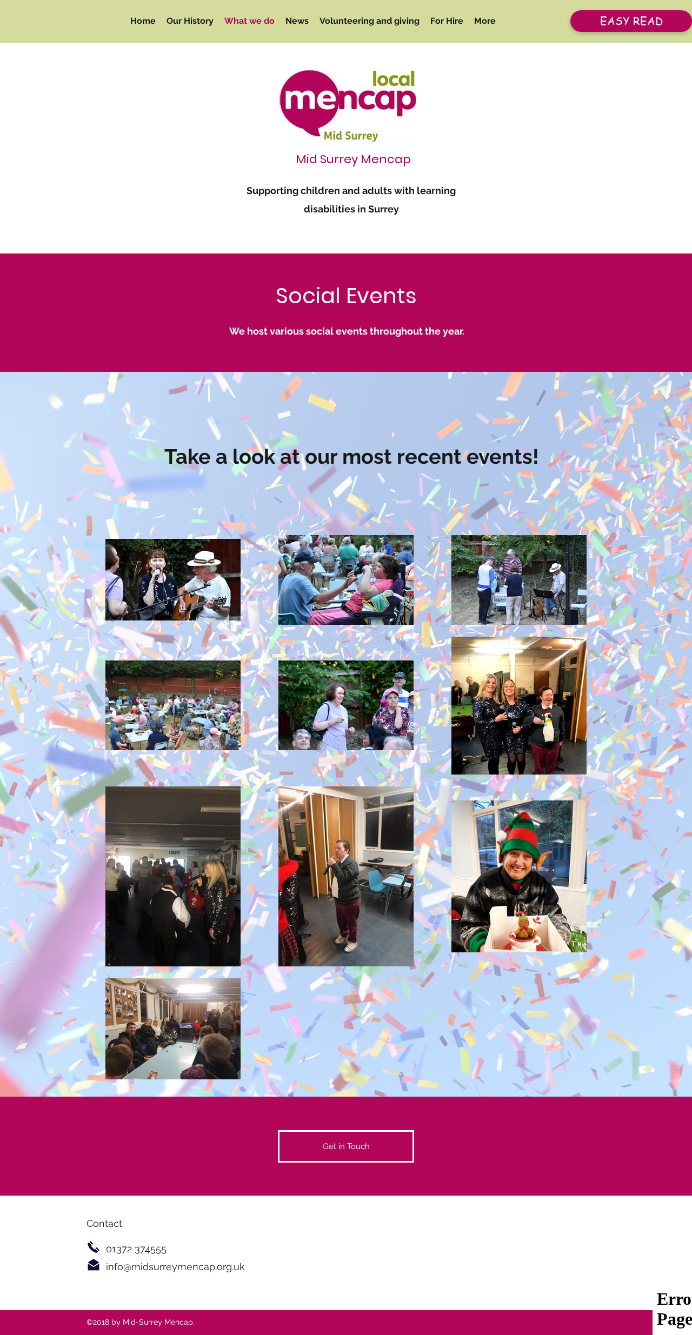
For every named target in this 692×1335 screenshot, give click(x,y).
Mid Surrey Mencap (353, 159)
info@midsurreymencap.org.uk (175, 1266)
